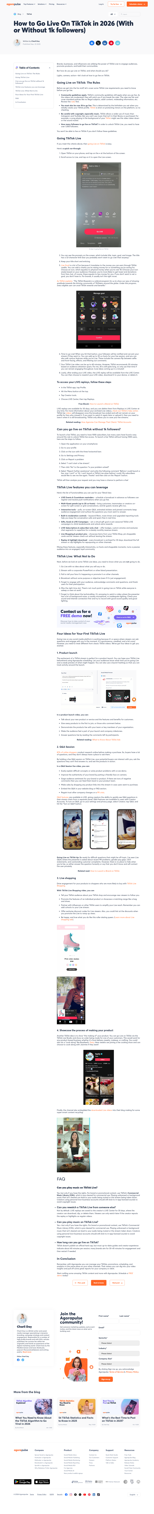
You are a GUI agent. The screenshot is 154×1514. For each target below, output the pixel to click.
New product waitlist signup (73, 1473)
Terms (32, 1494)
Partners (92, 1465)
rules (73, 101)
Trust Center (128, 1471)
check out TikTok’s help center (125, 411)
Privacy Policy (41, 1494)
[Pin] (111, 43)
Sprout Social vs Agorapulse (44, 1455)
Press (91, 1463)
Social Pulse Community (132, 1468)
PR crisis (100, 792)
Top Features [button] (28, 4)
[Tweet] (98, 43)
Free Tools (127, 1455)
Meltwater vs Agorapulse (43, 1460)
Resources (127, 1473)
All (112, 14)
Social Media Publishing (72, 1458)
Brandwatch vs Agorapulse (44, 1463)
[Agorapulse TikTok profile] (98, 1494)
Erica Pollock (20, 1427)
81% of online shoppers (67, 752)
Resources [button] (61, 4)
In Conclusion (20, 102)
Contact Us (92, 1455)
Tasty (92, 1042)
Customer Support (112, 1458)
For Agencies (68, 1468)
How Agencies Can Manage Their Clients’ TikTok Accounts (106, 422)
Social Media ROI (69, 1465)
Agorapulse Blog (129, 1458)
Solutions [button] (41, 4)
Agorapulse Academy (131, 1460)
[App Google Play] (23, 1481)
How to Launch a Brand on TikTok (104, 404)
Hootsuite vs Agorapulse (43, 1458)
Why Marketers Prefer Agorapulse (46, 1468)
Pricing (51, 4)
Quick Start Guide (112, 1455)
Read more (26, 1352)
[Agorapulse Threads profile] (75, 1494)
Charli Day (24, 1326)
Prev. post (81, 1283)
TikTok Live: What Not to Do (26, 91)
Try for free (115, 4)
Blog (19, 14)
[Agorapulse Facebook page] (66, 1494)
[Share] (92, 43)
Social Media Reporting (71, 1463)
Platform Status (111, 1460)
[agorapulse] (13, 4)
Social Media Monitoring (72, 1460)
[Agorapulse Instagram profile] (71, 1494)
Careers (91, 1460)
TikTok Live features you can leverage (30, 87)
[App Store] (42, 1481)
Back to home (99, 1283)
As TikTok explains (64, 281)
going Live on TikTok (96, 144)
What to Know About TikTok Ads (106, 739)
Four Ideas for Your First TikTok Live (29, 94)
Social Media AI (69, 1471)
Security (59, 1494)
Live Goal (65, 265)
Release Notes (129, 1463)
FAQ (17, 98)
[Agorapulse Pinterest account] (89, 1494)
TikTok (29, 14)
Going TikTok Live (22, 77)
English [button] (132, 1495)
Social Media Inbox (70, 1455)
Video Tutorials (129, 1465)
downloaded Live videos (101, 1110)
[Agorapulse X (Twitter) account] (80, 1494)
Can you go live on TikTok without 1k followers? (29, 82)
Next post (116, 1283)
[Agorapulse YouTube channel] (84, 1494)
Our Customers (94, 1458)
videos (68, 413)
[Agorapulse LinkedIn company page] (94, 1494)
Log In (101, 4)
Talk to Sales (110, 1463)
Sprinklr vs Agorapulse (42, 1465)
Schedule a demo (136, 4)
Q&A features (63, 797)
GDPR (52, 1494)
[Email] (117, 43)
